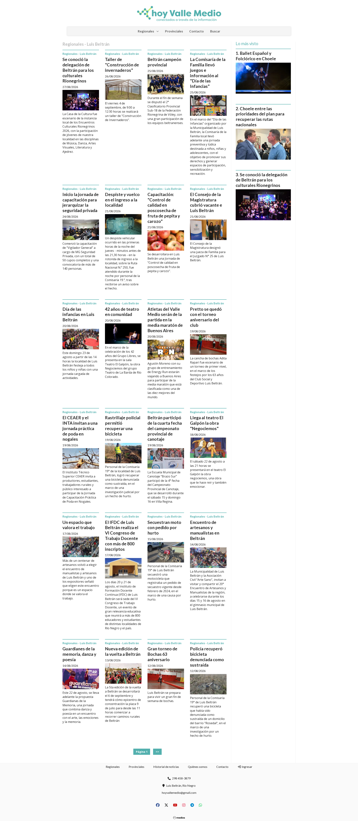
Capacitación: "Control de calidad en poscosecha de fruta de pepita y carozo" (163, 208)
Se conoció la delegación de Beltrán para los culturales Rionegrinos (78, 70)
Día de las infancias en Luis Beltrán (78, 314)
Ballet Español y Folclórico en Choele (256, 56)
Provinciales (174, 31)
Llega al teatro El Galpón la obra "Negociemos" (206, 423)
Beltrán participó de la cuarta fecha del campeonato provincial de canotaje (164, 428)
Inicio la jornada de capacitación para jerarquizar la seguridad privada (80, 202)
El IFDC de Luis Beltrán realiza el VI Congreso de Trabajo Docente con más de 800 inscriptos (121, 536)
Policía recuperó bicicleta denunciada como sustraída (207, 656)
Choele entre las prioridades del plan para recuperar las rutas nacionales (260, 116)
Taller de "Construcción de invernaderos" (122, 65)
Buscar (215, 31)
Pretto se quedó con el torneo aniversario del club (206, 317)
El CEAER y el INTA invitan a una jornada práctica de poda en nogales (80, 428)
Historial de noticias (166, 766)
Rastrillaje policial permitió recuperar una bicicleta (122, 425)
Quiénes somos (197, 766)
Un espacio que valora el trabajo (78, 525)
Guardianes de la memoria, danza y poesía (79, 654)
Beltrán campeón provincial (164, 62)
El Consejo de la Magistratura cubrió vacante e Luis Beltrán (206, 202)
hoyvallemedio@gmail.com (179, 792)
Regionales (146, 31)
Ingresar (246, 766)
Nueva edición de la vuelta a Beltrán (122, 651)
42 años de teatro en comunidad (122, 311)
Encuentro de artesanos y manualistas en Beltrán (204, 530)
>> (157, 751)
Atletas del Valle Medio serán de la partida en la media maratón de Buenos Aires (165, 319)
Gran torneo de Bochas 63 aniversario (162, 654)
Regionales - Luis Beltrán (79, 53)
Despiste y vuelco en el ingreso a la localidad (122, 200)
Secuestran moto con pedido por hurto (164, 528)
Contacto (196, 31)
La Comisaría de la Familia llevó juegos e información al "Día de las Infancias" (207, 73)
